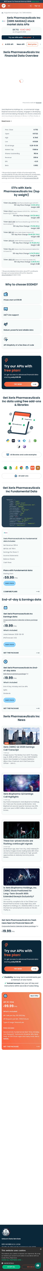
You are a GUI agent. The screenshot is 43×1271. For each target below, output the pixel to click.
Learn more (35, 1)
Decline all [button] (31, 1267)
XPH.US (11, 241)
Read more (13, 1258)
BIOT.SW (12, 222)
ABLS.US (12, 260)
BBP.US (11, 232)
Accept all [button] (11, 1267)
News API (20, 44)
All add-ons (23, 476)
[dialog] (21, 1259)
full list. (6, 1039)
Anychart (38, 102)
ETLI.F (11, 211)
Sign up (37, 6)
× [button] (40, 1249)
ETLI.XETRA (12, 203)
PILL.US (11, 249)
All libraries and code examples (23, 454)
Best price (32, 44)
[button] (21, 1260)
